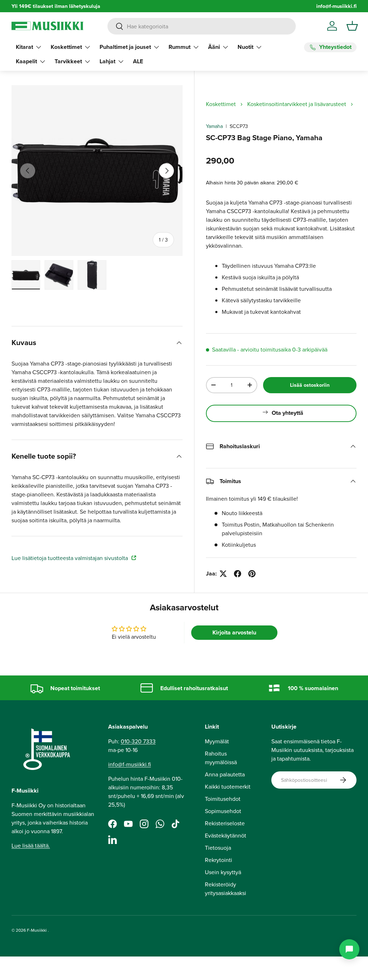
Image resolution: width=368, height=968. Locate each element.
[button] (352, 26)
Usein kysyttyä (223, 872)
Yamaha (214, 126)
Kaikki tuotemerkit (227, 786)
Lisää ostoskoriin (310, 385)
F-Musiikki (37, 930)
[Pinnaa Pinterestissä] (252, 573)
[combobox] (201, 26)
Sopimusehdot (223, 811)
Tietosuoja (218, 848)
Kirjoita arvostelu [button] (234, 632)
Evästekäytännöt (225, 835)
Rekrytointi (218, 860)
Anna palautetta (225, 774)
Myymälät (217, 741)
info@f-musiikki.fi (336, 6)
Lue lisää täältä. (31, 845)
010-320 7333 (138, 741)
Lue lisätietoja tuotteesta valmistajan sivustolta (70, 558)
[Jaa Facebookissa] (237, 573)
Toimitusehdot (222, 799)
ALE (138, 61)
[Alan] (349, 949)
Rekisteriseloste (225, 823)
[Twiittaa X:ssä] (223, 573)
